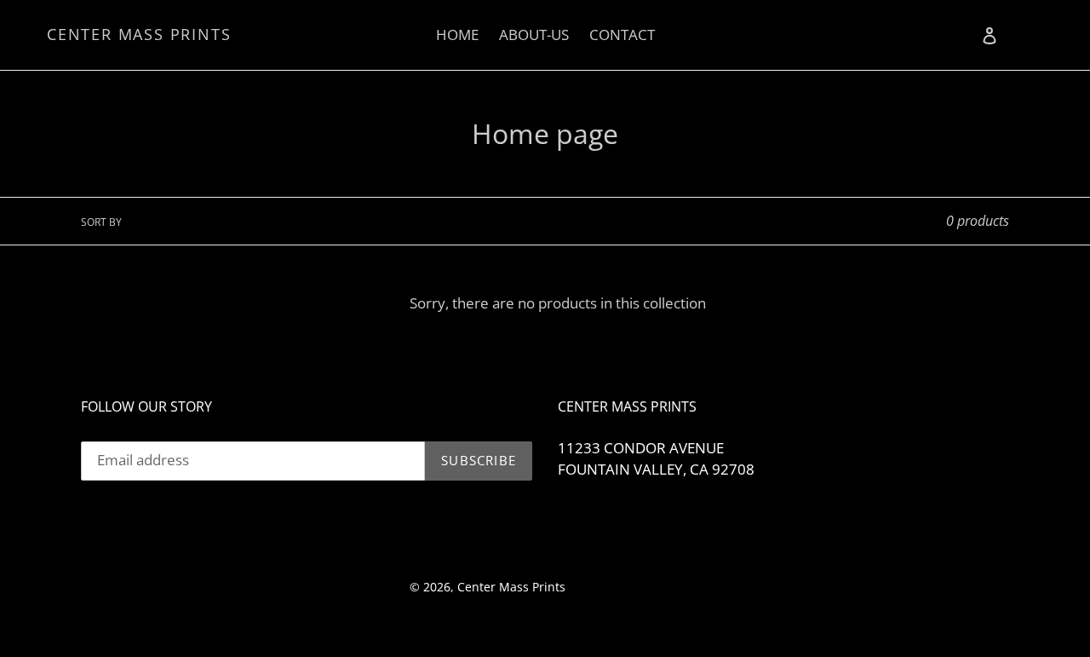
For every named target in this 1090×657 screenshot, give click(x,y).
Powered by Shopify (625, 587)
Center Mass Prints (139, 35)
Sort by (101, 222)
